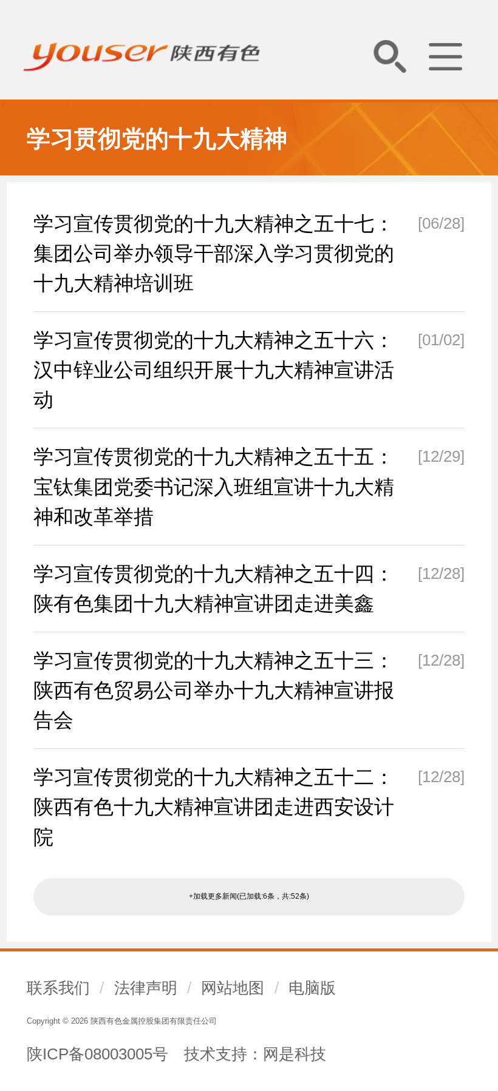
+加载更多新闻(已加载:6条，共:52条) (249, 896)
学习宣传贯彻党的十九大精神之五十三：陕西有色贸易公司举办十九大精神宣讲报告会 (213, 690)
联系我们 (58, 988)
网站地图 (232, 988)
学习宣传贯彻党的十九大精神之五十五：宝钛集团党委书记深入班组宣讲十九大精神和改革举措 (213, 486)
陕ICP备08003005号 (97, 1054)
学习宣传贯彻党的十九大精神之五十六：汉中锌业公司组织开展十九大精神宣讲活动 (213, 370)
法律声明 (145, 988)
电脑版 (312, 988)
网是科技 (294, 1054)
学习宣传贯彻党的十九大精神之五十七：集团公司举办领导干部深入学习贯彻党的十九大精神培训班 (213, 253)
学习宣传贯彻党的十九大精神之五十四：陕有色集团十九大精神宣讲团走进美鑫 (213, 588)
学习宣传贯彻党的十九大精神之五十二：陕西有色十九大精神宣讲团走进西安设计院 (213, 807)
